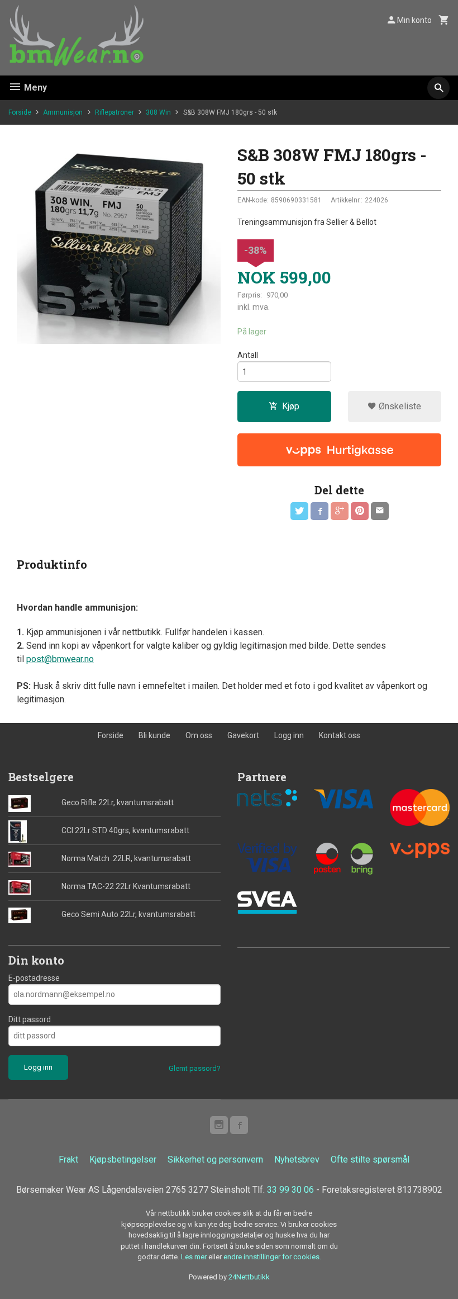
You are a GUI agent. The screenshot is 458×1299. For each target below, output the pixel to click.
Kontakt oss (339, 735)
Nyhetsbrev (296, 1159)
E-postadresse (34, 978)
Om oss (198, 735)
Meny (34, 87)
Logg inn (289, 735)
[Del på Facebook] (319, 511)
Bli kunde (154, 735)
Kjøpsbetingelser (122, 1159)
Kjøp (290, 406)
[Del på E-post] (380, 511)
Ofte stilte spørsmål (370, 1159)
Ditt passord (29, 1019)
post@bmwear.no (60, 659)
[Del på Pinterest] (360, 511)
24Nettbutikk (249, 1277)
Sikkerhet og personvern (215, 1159)
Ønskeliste (398, 406)
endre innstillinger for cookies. (272, 1257)
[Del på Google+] (340, 511)
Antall (247, 355)
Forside (19, 112)
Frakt (68, 1159)
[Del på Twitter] (299, 511)
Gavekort (243, 735)
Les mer (194, 1257)
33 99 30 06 (290, 1189)
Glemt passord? (195, 1068)
